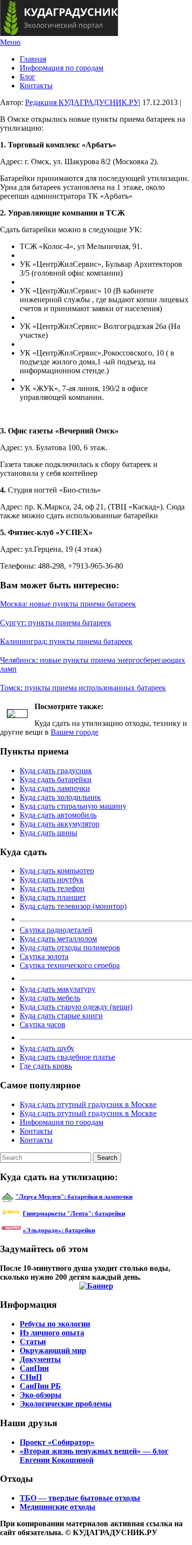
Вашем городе (74, 732)
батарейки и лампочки (73, 1196)
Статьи (33, 1341)
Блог (27, 76)
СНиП (31, 1377)
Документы (40, 1359)
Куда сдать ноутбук (52, 879)
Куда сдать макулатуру (58, 989)
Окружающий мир (53, 1350)
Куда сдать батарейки (56, 779)
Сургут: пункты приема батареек (55, 622)
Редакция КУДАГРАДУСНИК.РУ (82, 102)
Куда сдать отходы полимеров (70, 947)
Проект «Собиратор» (57, 1442)
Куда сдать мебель (50, 998)
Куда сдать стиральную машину (73, 806)
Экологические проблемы (66, 1404)
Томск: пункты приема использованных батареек (83, 687)
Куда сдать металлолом (58, 938)
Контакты (36, 85)
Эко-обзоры (41, 1395)
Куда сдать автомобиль (58, 815)
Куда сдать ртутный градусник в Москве (88, 1104)
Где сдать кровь (46, 1066)
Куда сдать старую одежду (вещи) (76, 1007)
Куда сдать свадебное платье (67, 1057)
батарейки (96, 1213)
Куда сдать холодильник (60, 797)
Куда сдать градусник (56, 770)
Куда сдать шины (48, 832)
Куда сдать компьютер (57, 870)
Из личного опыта (52, 1333)
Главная (33, 59)
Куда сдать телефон (52, 888)
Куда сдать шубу (47, 1048)
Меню (10, 42)
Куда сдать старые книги (61, 1015)
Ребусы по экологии (55, 1324)
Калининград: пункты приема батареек (66, 641)
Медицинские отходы (58, 1507)
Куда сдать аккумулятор (59, 824)
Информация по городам (61, 68)
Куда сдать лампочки (55, 788)
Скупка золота (44, 956)
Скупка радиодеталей (56, 930)
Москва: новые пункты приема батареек (68, 604)
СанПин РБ (40, 1386)
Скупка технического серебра (70, 965)
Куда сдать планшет (53, 897)
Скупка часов (42, 1024)
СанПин (34, 1368)
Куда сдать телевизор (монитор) (73, 906)
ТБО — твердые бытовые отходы (80, 1498)
